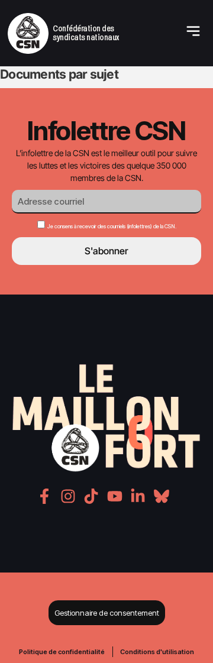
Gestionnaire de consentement (106, 612)
